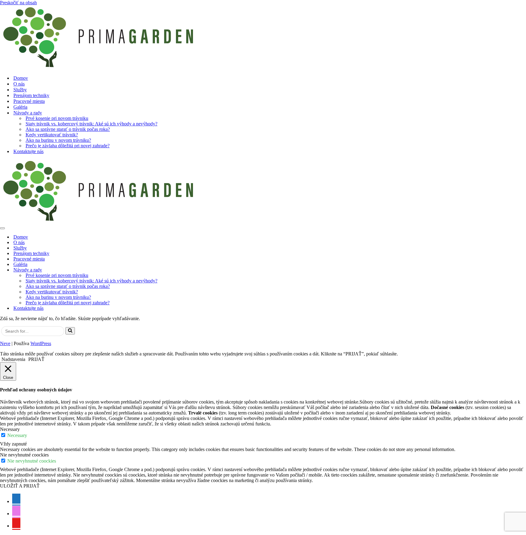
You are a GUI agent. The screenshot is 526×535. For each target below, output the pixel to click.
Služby (20, 89)
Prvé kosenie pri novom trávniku (57, 118)
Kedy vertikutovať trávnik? (52, 134)
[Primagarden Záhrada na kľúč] (263, 37)
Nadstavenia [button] (13, 359)
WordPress (40, 343)
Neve (5, 343)
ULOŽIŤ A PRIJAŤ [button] (20, 485)
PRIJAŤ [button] (36, 359)
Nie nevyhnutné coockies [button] (24, 454)
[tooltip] (16, 499)
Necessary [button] (10, 429)
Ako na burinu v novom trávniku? (58, 140)
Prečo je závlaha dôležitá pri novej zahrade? (68, 145)
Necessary (17, 435)
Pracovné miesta (29, 101)
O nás (19, 83)
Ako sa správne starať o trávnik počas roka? (68, 129)
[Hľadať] (70, 330)
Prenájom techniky (31, 95)
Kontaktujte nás (28, 151)
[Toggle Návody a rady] (523, 270)
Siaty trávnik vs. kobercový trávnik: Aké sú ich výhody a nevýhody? (91, 123)
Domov (20, 78)
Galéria (20, 107)
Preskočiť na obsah (18, 2)
